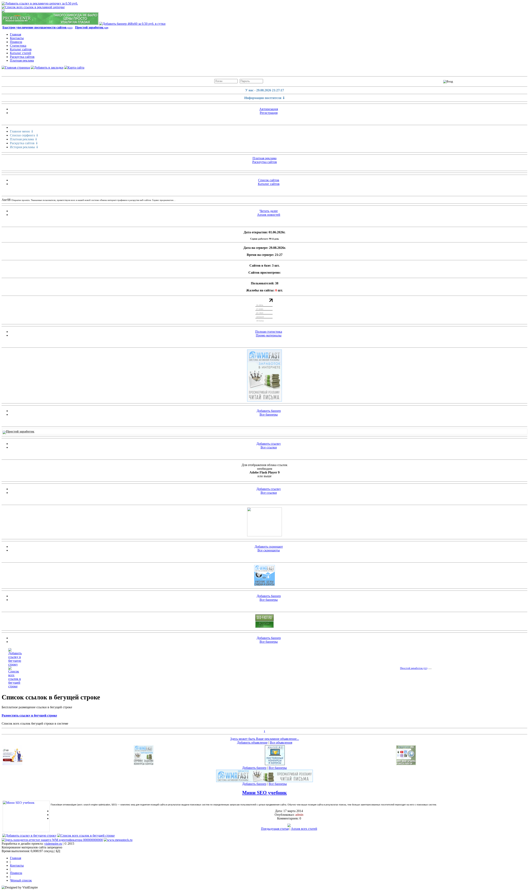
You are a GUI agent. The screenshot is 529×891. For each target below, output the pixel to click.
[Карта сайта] (74, 67)
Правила (16, 42)
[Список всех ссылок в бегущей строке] (15, 686)
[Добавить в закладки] (47, 67)
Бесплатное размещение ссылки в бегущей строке (37, 707)
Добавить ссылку (268, 443)
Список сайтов (268, 180)
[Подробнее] (289, 826)
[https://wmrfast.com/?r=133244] (264, 375)
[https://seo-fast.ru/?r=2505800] (264, 619)
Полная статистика (268, 331)
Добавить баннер (269, 411)
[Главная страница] (16, 67)
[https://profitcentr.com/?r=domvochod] (50, 23)
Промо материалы (268, 335)
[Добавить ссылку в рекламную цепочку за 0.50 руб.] (40, 3)
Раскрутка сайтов (22, 56)
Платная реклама (22, 60)
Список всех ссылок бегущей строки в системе (35, 723)
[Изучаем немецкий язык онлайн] (264, 535)
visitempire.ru (53, 843)
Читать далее (269, 211)
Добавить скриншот (269, 546)
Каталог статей (20, 53)
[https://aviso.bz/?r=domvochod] (275, 764)
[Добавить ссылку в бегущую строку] (15, 664)
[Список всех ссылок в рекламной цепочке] (33, 7)
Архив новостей (268, 214)
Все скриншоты (268, 550)
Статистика (18, 45)
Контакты (17, 38)
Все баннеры (269, 414)
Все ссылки (269, 447)
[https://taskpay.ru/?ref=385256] (12, 764)
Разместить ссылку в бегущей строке (29, 715)
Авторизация (268, 109)
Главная (15, 34)
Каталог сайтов (21, 49)
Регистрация (269, 113)
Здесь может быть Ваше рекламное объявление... (264, 739)
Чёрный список (21, 880)
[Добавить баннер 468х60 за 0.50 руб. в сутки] (132, 23)
